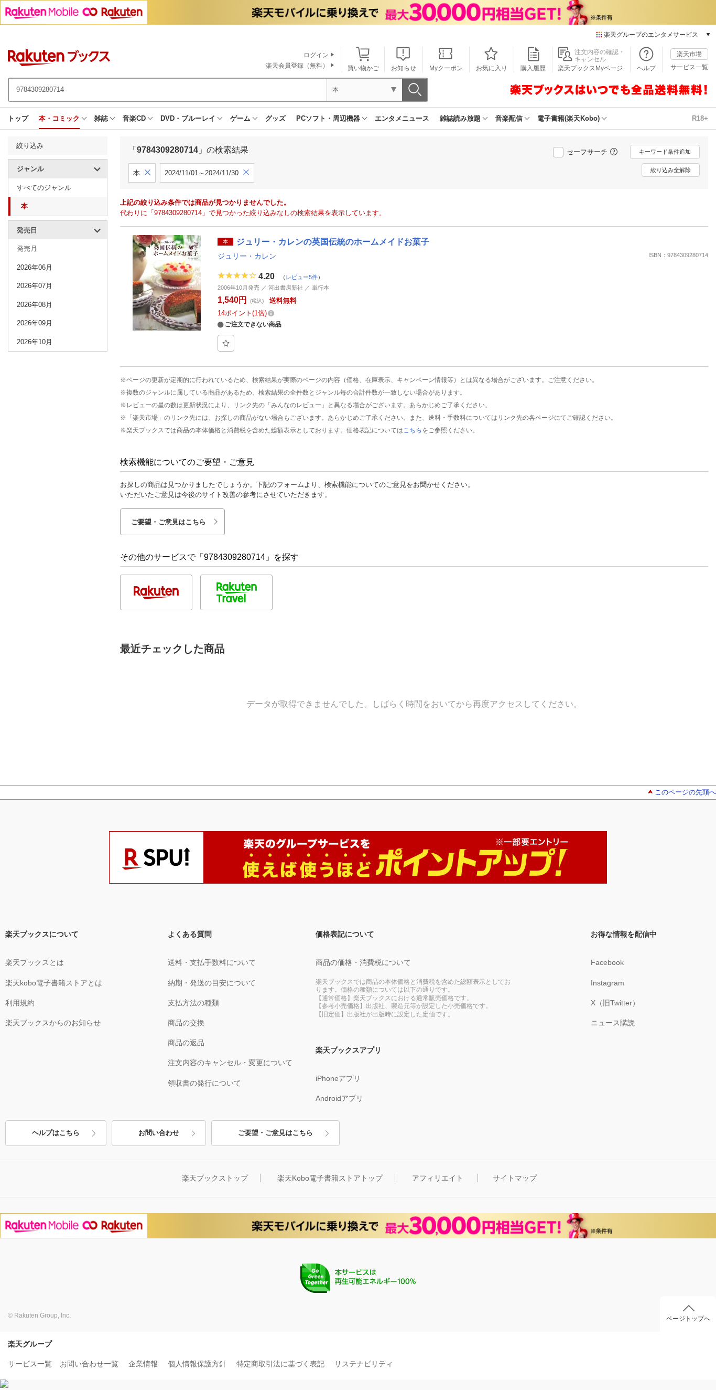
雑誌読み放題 (460, 118)
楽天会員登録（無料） (297, 65)
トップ (18, 118)
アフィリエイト (437, 1178)
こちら (412, 430)
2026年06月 (34, 267)
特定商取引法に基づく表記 (280, 1364)
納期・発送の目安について (212, 983)
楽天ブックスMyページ (590, 68)
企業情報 (143, 1364)
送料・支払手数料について (212, 962)
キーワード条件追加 (665, 151)
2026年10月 (34, 342)
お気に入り (491, 68)
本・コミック (59, 118)
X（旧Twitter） (615, 1003)
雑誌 (101, 118)
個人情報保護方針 (197, 1364)
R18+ (700, 118)
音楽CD (134, 118)
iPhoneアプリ (338, 1078)
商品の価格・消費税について (363, 962)
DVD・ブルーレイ (187, 118)
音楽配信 (509, 118)
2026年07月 (34, 286)
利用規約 (20, 1003)
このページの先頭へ (685, 792)
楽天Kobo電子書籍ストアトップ (330, 1178)
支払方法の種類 (193, 1003)
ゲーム (240, 118)
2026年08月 (34, 305)
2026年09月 (34, 323)
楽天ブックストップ (215, 1178)
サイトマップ (515, 1178)
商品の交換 (186, 1022)
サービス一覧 (689, 67)
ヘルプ (646, 68)
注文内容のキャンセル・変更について (230, 1062)
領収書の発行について (204, 1083)
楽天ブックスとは (34, 962)
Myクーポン (446, 68)
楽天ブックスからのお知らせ (53, 1022)
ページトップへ (688, 1318)
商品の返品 (186, 1042)
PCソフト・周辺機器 (328, 118)
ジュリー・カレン (247, 256)
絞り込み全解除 (670, 170)
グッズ (275, 118)
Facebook (607, 962)
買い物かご (363, 68)
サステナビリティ (363, 1364)
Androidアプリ (339, 1098)
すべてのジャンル (44, 188)
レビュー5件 (302, 276)
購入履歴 (533, 68)
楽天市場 (689, 54)
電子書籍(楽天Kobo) (568, 118)
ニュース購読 (613, 1022)
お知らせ (403, 68)
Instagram (607, 983)
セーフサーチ (587, 152)
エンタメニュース (402, 118)
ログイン (316, 55)
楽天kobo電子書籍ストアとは (53, 983)
